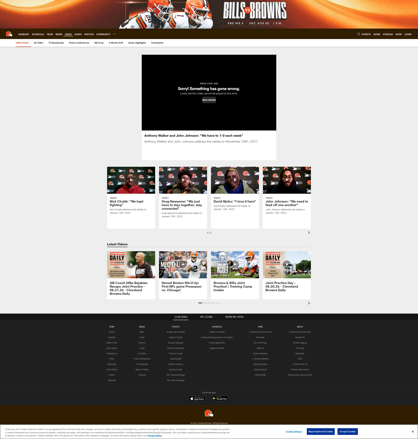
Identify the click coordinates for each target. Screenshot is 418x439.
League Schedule (216, 348)
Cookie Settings (294, 431)
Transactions (111, 353)
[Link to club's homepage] (9, 34)
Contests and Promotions (260, 332)
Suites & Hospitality (175, 348)
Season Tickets (175, 337)
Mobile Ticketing (176, 364)
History (112, 375)
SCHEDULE (217, 326)
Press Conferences (142, 359)
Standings (111, 364)
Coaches (112, 337)
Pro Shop (300, 348)
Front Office (112, 369)
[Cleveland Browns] (209, 413)
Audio (142, 348)
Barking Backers (260, 364)
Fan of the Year (260, 342)
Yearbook (112, 380)
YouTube (142, 375)
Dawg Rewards (260, 369)
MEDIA (142, 326)
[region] (209, 431)
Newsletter (300, 353)
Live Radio (141, 353)
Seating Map (175, 359)
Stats (112, 359)
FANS (260, 326)
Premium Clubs (176, 353)
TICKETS (176, 326)
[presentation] (309, 233)
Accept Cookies (348, 431)
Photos (142, 342)
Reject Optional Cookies (321, 431)
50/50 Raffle (260, 375)
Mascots (260, 348)
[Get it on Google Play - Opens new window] (220, 400)
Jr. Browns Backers (260, 359)
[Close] (412, 431)
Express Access (176, 369)
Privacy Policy (155, 435)
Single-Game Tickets (176, 332)
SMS (300, 359)
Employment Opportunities (300, 375)
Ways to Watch (142, 369)
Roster (112, 332)
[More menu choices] (114, 34)
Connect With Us (300, 364)
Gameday (260, 337)
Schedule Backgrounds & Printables (217, 337)
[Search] (359, 34)
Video (142, 337)
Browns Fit (300, 337)
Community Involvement (300, 332)
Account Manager (175, 342)
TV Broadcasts (142, 364)
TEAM (111, 326)
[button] (209, 100)
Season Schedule (217, 332)
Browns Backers (260, 353)
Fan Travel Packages (176, 380)
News (142, 332)
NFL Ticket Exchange (176, 375)
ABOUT (300, 326)
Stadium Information (300, 369)
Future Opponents (217, 342)
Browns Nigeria (300, 342)
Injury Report (111, 348)
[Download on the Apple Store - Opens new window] (197, 399)
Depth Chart (111, 342)
